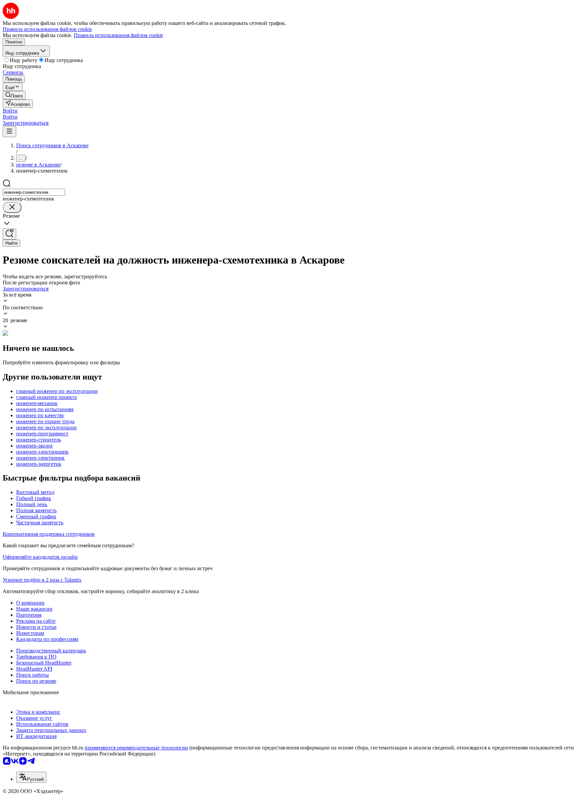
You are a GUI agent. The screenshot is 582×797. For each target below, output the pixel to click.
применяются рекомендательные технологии (136, 747)
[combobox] (34, 192)
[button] (10, 111)
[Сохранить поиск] (9, 234)
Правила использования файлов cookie (118, 35)
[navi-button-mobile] (9, 131)
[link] (14, 95)
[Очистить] (12, 207)
